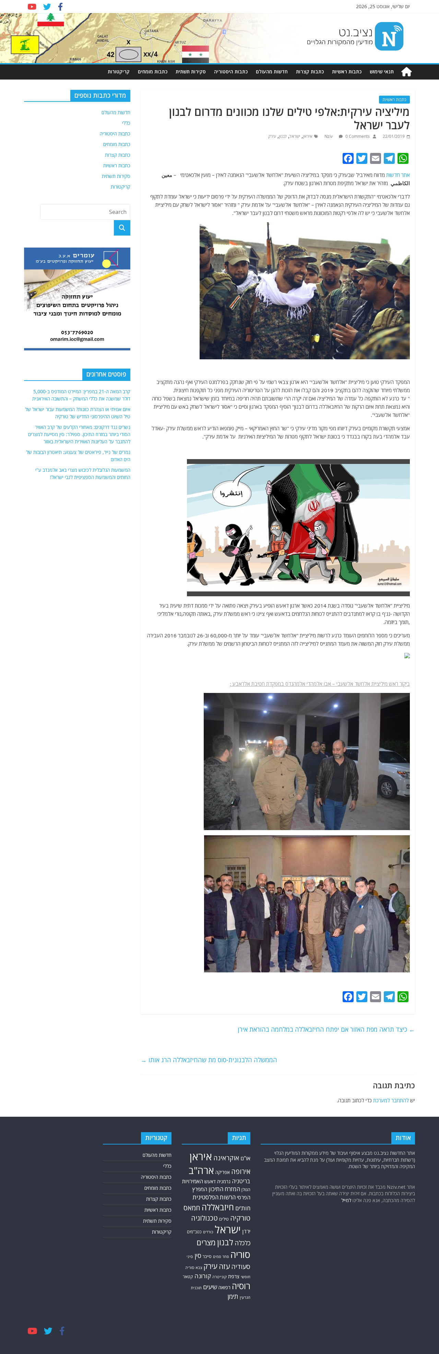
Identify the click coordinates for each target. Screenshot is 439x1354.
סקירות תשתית (191, 71)
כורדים (208, 1231)
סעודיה (240, 1266)
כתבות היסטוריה (231, 71)
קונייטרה (219, 1276)
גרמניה (223, 1181)
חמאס (191, 1207)
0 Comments (357, 136)
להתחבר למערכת (391, 1100)
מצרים (206, 1242)
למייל (346, 1200)
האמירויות (192, 1181)
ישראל (294, 136)
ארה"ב (201, 1170)
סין (197, 1255)
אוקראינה (226, 1157)
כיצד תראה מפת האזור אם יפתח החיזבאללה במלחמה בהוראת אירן (326, 1029)
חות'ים (242, 1208)
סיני (190, 1256)
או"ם (245, 1158)
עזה (224, 1266)
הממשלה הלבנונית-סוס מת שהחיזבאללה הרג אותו (209, 1060)
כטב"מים (194, 1232)
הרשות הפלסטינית (214, 1197)
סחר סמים (221, 1256)
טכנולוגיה (204, 1218)
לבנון (283, 136)
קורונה (202, 1276)
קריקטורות (119, 71)
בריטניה (241, 1181)
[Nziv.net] (406, 71)
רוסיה (241, 1286)
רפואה (224, 1287)
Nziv (329, 136)
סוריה (240, 1254)
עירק (272, 136)
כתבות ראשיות (346, 71)
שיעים (210, 1287)
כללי (126, 123)
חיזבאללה (218, 1207)
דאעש (210, 1181)
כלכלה (242, 1242)
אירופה (240, 1171)
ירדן (246, 1231)
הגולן (245, 1189)
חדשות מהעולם (272, 71)
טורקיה (240, 1218)
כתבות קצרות (310, 71)
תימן (232, 1296)
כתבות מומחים (152, 71)
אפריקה (222, 1172)
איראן (307, 136)
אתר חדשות (398, 174)
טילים (224, 1219)
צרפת (233, 1276)
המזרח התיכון (224, 1189)
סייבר (207, 1256)
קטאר (188, 1277)
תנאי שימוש (382, 71)
